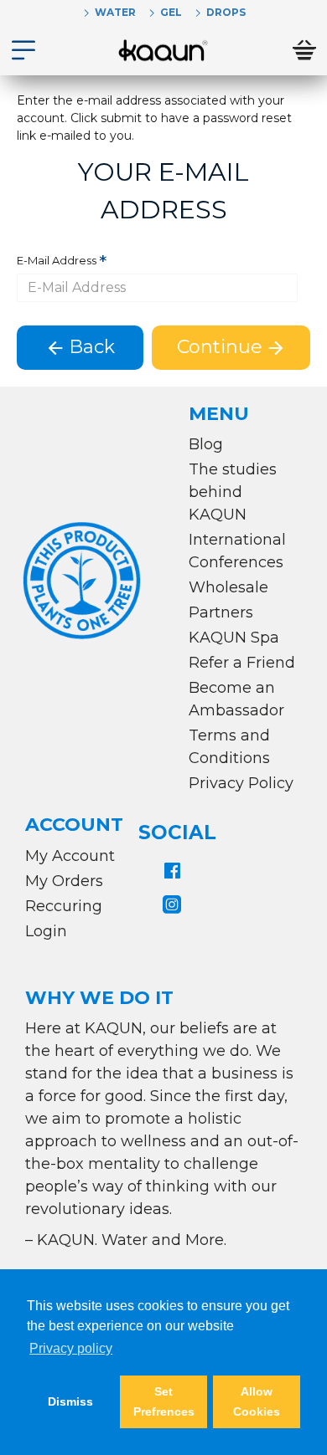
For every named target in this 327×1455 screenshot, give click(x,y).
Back (92, 347)
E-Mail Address (56, 260)
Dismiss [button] (70, 1401)
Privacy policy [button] (70, 1348)
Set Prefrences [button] (164, 1401)
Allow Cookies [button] (256, 1401)
